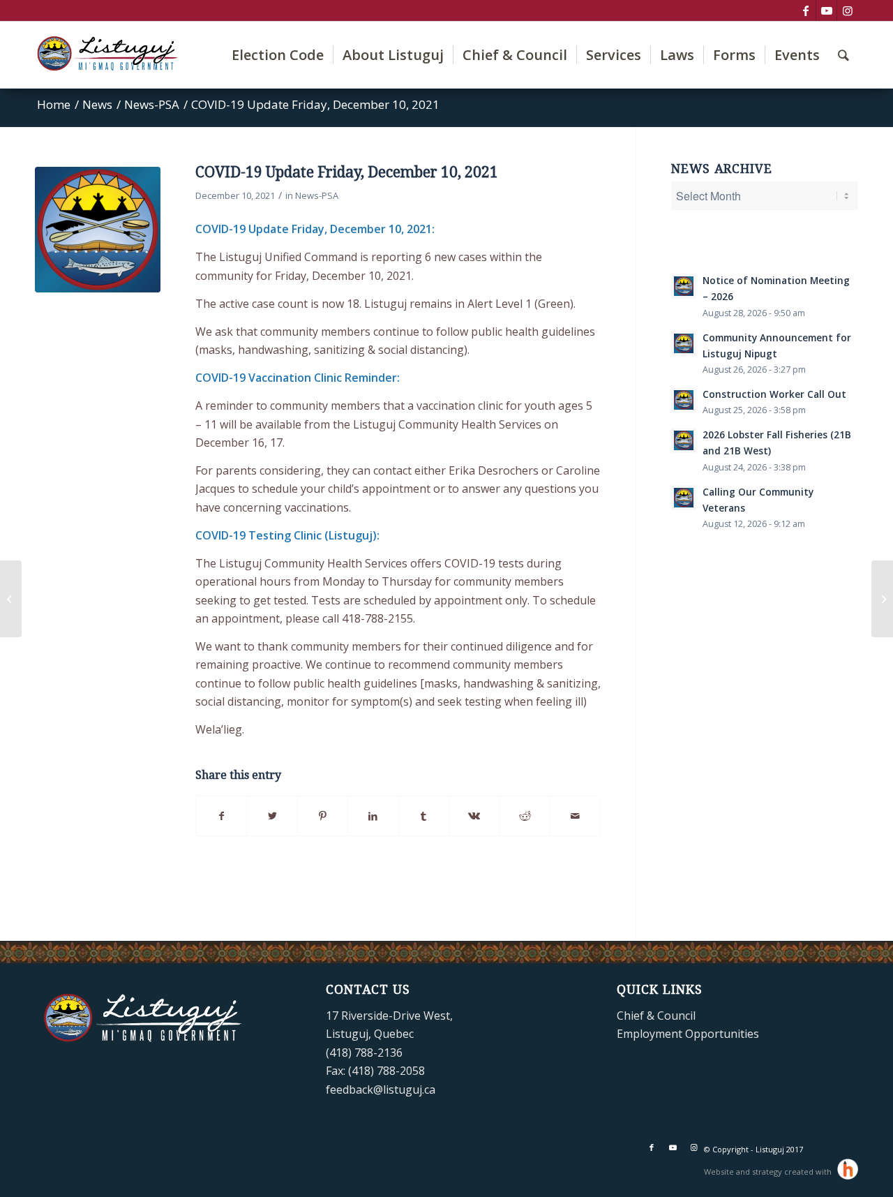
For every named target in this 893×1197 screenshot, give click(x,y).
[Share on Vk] (474, 815)
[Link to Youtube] (826, 10)
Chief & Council (656, 1015)
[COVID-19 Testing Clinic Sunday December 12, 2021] (882, 598)
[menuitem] (278, 55)
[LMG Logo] (97, 229)
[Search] (843, 55)
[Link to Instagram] (847, 10)
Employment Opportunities (688, 1033)
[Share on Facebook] (221, 815)
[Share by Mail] (575, 815)
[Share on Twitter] (272, 815)
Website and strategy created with (769, 1171)
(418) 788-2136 (364, 1052)
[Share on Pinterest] (322, 815)
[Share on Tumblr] (424, 815)
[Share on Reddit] (525, 815)
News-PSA (316, 195)
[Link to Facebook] (805, 10)
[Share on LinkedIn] (373, 815)
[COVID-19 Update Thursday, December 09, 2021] (11, 598)
